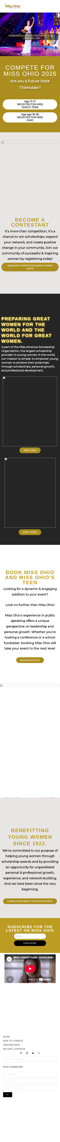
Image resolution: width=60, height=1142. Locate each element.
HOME (6, 1036)
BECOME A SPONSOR (14, 1048)
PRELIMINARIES (11, 1044)
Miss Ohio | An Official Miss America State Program (13, 6)
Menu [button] (54, 5)
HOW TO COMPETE (13, 1040)
